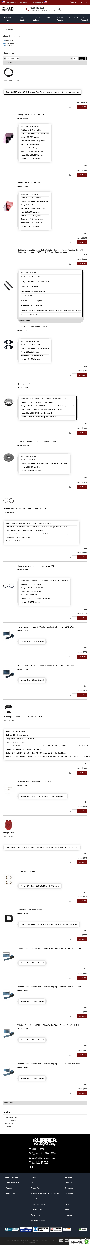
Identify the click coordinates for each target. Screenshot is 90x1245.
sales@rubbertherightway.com (43, 1158)
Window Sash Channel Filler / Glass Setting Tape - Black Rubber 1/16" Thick (49, 948)
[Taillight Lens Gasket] (9, 880)
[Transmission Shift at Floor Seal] (9, 918)
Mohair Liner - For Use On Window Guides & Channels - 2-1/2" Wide (45, 665)
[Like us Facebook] (31, 1168)
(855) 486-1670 (38, 1149)
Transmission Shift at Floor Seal (30, 910)
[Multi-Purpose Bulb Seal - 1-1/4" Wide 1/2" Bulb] (9, 709)
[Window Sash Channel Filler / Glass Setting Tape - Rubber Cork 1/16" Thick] (9, 1033)
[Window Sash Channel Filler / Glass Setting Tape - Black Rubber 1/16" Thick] (9, 957)
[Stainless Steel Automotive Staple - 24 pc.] (9, 790)
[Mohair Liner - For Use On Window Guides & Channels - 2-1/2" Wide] (9, 674)
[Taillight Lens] (9, 825)
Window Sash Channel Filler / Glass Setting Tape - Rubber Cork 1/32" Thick (49, 1064)
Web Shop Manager (29, 1242)
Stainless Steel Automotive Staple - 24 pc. (34, 781)
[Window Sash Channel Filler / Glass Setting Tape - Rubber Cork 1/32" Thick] (9, 1072)
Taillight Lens (8, 833)
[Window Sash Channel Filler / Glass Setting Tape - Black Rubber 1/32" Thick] (9, 995)
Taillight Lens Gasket (26, 871)
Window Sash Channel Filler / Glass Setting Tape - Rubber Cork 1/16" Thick (49, 1025)
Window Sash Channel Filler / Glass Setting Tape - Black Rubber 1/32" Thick (49, 987)
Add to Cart (82, 695)
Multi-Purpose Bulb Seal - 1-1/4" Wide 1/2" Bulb (22, 717)
